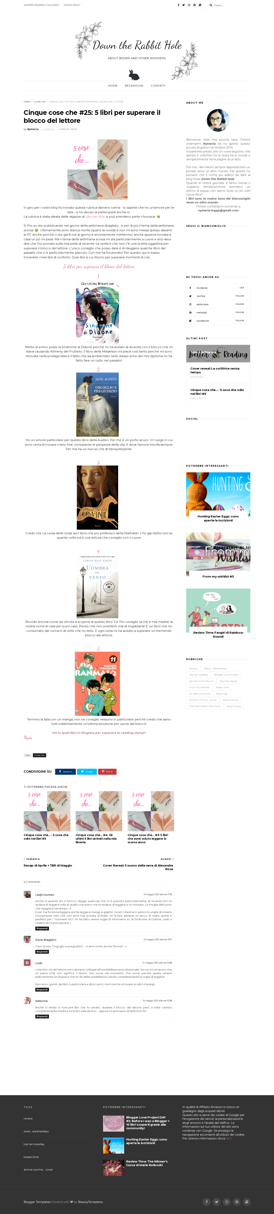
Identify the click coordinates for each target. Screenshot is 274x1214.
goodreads (220, 320)
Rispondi (42, 928)
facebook (220, 288)
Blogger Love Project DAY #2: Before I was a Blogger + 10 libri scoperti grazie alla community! (147, 1122)
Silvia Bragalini (45, 940)
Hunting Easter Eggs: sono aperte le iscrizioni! (218, 518)
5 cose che (40, 101)
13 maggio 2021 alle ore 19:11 (158, 939)
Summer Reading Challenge (41, 5)
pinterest (220, 312)
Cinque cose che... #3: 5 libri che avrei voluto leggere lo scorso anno (148, 838)
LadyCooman (44, 895)
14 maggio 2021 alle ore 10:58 (157, 962)
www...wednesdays (215, 668)
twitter (220, 296)
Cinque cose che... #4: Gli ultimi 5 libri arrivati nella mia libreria (96, 838)
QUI (228, 1138)
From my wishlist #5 (218, 576)
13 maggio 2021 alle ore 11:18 (158, 894)
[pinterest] (194, 5)
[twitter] (183, 5)
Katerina (41, 1001)
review (193, 668)
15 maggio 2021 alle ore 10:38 (157, 1000)
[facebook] (178, 5)
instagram (220, 304)
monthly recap (228, 681)
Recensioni (134, 85)
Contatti (158, 85)
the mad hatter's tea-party (205, 706)
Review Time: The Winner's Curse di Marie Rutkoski (147, 1163)
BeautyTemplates (90, 1202)
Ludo (39, 963)
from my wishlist (199, 687)
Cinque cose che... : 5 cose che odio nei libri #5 (46, 836)
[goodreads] (200, 5)
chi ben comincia (199, 693)
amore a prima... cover (203, 699)
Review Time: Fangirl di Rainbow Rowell (218, 634)
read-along (234, 706)
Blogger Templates (37, 1202)
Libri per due (95, 216)
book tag (221, 693)
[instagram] (189, 5)
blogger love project (226, 674)
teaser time (222, 687)
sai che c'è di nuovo (201, 681)
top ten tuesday (198, 674)
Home (113, 85)
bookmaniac (230, 699)
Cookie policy (72, 5)
